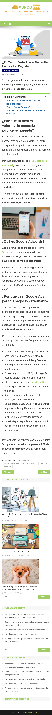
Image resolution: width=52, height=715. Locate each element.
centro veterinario (24, 460)
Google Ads (8, 252)
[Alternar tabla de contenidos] (44, 97)
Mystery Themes (33, 712)
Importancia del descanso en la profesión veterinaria (25, 630)
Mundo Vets (28, 75)
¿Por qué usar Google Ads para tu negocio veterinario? (25, 112)
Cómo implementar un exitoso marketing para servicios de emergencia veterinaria (27, 623)
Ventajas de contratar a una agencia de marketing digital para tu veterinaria (24, 515)
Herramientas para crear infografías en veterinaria (22, 552)
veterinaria (43, 463)
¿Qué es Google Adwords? (18, 107)
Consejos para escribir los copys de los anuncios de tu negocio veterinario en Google (9, 472)
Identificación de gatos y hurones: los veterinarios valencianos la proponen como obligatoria (45, 472)
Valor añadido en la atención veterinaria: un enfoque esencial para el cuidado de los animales (24, 615)
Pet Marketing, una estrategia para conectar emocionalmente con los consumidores (19, 588)
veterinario (7, 466)
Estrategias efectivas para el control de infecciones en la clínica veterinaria (26, 640)
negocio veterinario (29, 463)
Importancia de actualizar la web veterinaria (21, 634)
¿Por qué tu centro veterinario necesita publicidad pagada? (24, 102)
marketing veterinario (11, 463)
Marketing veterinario (11, 71)
